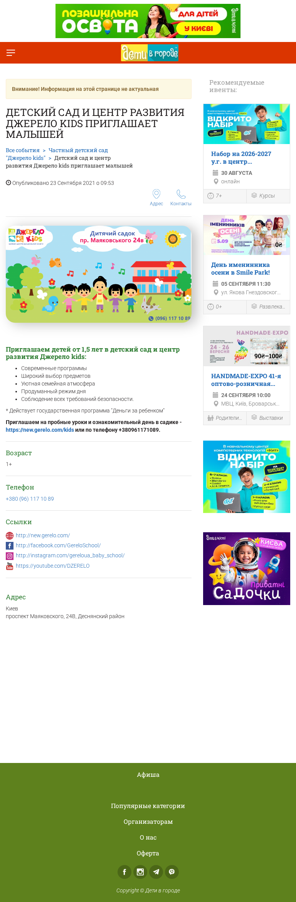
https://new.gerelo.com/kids (40, 430)
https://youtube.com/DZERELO (52, 566)
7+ (219, 196)
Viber (172, 872)
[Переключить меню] (11, 53)
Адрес (156, 203)
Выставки (271, 418)
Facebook (124, 872)
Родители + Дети (229, 418)
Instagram (140, 872)
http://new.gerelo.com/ (43, 535)
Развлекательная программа (272, 306)
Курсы (267, 196)
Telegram (156, 872)
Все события (23, 150)
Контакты (181, 203)
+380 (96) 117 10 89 (30, 499)
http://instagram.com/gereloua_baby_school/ (70, 555)
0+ (219, 306)
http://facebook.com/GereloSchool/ (58, 545)
